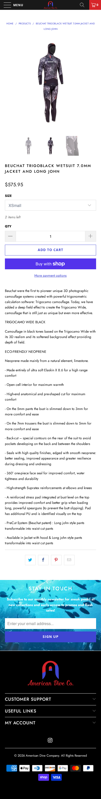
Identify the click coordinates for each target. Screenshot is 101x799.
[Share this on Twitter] (30, 560)
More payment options (50, 275)
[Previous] (10, 83)
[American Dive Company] (50, 5)
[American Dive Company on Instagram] (50, 740)
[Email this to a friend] (69, 560)
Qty (8, 226)
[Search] (83, 5)
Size (8, 195)
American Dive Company (42, 755)
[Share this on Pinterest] (56, 560)
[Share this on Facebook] (43, 560)
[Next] (91, 83)
